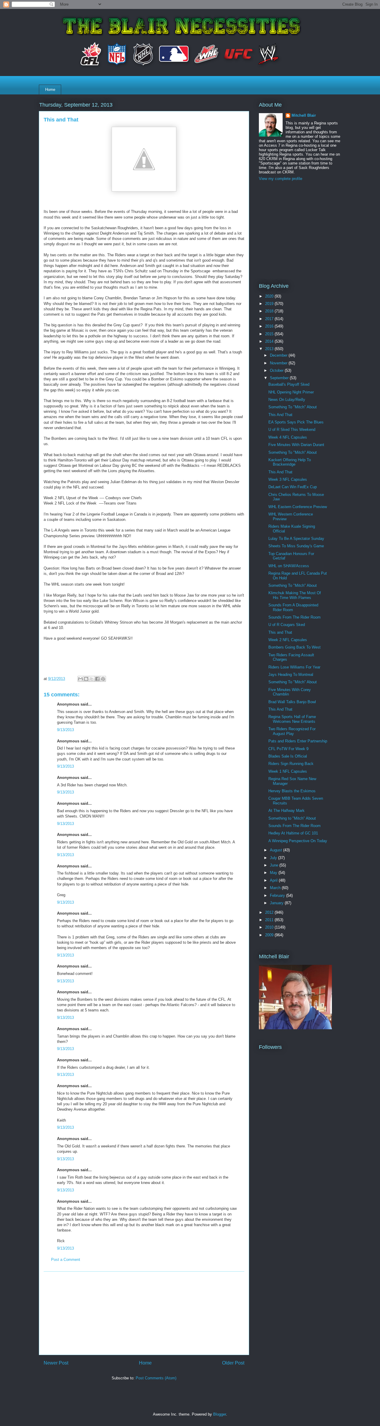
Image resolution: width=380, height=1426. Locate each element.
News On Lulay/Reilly (286, 399)
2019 (270, 303)
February (278, 895)
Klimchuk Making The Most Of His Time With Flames (294, 595)
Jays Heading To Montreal (290, 674)
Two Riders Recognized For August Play (292, 731)
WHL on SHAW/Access (288, 566)
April (274, 880)
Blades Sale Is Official (287, 756)
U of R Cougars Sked (286, 624)
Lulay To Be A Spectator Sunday (296, 538)
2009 (270, 935)
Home (50, 89)
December (279, 355)
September (280, 378)
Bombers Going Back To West (294, 647)
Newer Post (56, 1362)
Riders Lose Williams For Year (294, 667)
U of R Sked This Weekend (291, 429)
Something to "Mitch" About (292, 818)
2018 (270, 311)
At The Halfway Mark (286, 810)
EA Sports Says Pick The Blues (296, 422)
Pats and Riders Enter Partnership (297, 741)
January (277, 903)
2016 (270, 326)
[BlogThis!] (86, 679)
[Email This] (80, 679)
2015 (270, 334)
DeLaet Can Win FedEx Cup (292, 487)
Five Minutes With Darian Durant (296, 444)
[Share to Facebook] (97, 679)
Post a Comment (65, 1259)
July (274, 858)
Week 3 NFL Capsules (287, 479)
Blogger (219, 1414)
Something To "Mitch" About (292, 407)
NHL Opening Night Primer (291, 392)
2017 (270, 319)
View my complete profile (280, 178)
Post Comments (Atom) (156, 1378)
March (276, 888)
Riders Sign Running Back (291, 763)
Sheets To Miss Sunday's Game (296, 546)
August (276, 850)
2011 (270, 920)
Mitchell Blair (304, 115)
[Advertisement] (144, 1313)
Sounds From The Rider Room (294, 617)
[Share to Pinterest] (103, 679)
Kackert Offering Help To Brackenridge (289, 462)
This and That (280, 632)
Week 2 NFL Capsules (287, 640)
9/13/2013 (65, 730)
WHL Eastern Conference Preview (297, 507)
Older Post (233, 1362)
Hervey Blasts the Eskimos (292, 791)
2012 (270, 912)
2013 (270, 349)
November (279, 363)
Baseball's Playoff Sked (288, 384)
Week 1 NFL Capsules (287, 771)
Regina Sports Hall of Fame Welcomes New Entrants (292, 719)
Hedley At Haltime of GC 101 (293, 833)
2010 (270, 927)
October (277, 370)
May (274, 872)
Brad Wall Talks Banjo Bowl (292, 702)
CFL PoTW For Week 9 (288, 749)
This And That (280, 414)
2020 (270, 296)
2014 (270, 341)
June (274, 865)
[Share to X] (92, 679)
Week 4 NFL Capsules (287, 437)
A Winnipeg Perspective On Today (297, 841)
